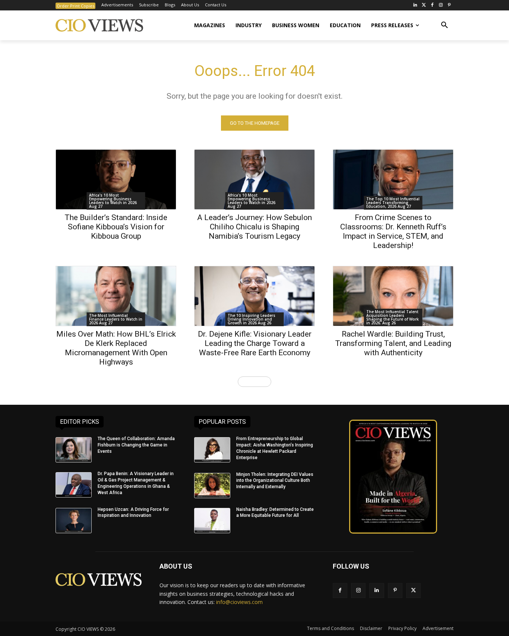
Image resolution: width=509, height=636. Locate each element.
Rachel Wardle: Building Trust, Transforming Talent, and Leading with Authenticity (393, 343)
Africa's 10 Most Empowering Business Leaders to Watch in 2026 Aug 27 (113, 201)
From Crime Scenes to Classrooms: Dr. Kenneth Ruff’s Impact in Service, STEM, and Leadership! (393, 231)
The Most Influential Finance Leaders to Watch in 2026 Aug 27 (115, 319)
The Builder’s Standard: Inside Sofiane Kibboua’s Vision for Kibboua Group (115, 227)
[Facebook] (432, 5)
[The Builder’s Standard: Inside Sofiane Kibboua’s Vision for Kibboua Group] (116, 179)
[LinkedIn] (415, 5)
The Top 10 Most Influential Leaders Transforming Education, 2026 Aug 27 (393, 202)
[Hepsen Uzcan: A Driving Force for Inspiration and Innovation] (74, 520)
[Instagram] (440, 5)
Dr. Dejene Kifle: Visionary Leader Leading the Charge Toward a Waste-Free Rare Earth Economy (255, 343)
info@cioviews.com (239, 601)
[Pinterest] (449, 5)
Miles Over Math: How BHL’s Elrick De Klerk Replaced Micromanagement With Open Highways (116, 348)
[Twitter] (424, 5)
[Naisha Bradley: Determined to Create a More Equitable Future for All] (212, 520)
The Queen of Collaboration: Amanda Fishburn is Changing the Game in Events (136, 445)
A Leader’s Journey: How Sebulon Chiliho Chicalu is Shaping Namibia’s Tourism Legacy (254, 227)
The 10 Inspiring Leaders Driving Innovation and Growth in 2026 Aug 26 (251, 319)
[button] (444, 25)
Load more (252, 381)
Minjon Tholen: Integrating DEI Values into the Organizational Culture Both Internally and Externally (274, 481)
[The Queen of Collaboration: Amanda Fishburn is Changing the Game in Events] (74, 449)
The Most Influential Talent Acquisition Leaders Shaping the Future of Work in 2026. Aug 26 (392, 317)
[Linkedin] (376, 590)
